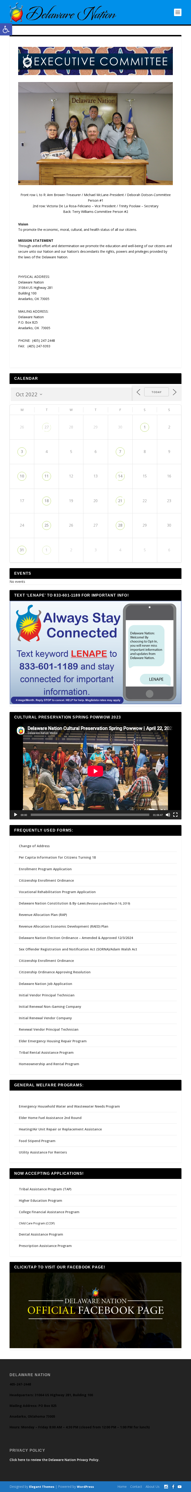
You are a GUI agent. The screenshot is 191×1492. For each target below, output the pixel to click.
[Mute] (168, 814)
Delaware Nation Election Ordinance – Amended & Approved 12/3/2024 (76, 938)
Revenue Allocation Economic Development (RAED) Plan (63, 926)
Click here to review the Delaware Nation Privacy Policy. (54, 1459)
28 (120, 525)
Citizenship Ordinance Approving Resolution (55, 972)
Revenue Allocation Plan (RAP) (43, 914)
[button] (6, 29)
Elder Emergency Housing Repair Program (53, 1041)
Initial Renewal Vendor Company (45, 1018)
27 (46, 427)
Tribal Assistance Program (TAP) (45, 1189)
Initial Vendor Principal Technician (47, 995)
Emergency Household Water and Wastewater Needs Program (69, 1106)
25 (46, 525)
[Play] (15, 814)
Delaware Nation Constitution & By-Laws (52, 903)
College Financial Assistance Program (49, 1212)
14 (120, 476)
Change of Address (34, 846)
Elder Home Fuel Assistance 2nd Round (50, 1118)
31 (22, 550)
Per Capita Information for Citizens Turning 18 (57, 857)
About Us (153, 1486)
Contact (136, 1486)
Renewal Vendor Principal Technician (48, 1029)
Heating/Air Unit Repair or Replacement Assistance (60, 1129)
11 (46, 476)
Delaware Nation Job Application (45, 983)
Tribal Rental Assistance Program (47, 1052)
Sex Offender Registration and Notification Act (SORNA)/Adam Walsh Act (78, 949)
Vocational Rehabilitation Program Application (57, 892)
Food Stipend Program (37, 1141)
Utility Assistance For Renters (43, 1152)
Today (156, 392)
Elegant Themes (41, 1487)
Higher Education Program (40, 1200)
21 (120, 500)
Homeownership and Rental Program (49, 1064)
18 (46, 500)
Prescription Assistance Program (45, 1245)
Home (122, 1486)
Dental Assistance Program (41, 1234)
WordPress (85, 1487)
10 (22, 476)
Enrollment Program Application (45, 869)
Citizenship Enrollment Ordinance (46, 880)
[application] (95, 771)
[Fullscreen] (175, 814)
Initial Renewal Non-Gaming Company (50, 1006)
